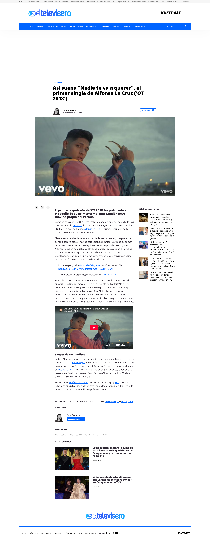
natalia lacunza (95, 435)
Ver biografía (74, 419)
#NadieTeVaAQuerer (90, 265)
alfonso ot (74, 435)
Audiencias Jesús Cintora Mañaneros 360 (100, 2)
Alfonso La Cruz (92, 229)
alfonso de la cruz (61, 435)
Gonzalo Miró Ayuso (139, 2)
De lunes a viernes (34, 2)
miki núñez (83, 435)
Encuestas (127, 26)
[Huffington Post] (171, 13)
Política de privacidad (36, 533)
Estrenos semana (173, 2)
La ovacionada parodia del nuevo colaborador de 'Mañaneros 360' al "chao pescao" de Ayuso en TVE (161, 276)
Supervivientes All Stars (156, 2)
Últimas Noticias (37, 26)
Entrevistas (140, 26)
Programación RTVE (123, 2)
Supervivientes (76, 26)
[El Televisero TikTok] (120, 533)
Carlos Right (78, 362)
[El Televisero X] (109, 533)
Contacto (92, 533)
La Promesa (185, 2)
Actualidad (53, 26)
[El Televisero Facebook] (106, 533)
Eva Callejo (71, 110)
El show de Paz (48, 2)
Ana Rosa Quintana (61, 2)
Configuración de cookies (53, 533)
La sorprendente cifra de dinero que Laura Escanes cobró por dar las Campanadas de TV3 (111, 479)
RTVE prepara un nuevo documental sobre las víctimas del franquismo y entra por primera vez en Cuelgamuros (161, 219)
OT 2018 (77, 225)
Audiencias (91, 26)
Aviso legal (23, 533)
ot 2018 (105, 435)
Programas (104, 26)
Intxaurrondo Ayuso (77, 2)
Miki (117, 382)
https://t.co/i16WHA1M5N (99, 268)
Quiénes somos (83, 533)
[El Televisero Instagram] (113, 533)
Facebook (110, 401)
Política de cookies (70, 533)
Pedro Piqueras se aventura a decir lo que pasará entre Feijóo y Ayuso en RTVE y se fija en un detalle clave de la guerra (162, 233)
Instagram (127, 401)
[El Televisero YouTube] (116, 533)
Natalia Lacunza (66, 369)
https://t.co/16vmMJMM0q (72, 268)
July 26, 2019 (109, 274)
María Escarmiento (78, 382)
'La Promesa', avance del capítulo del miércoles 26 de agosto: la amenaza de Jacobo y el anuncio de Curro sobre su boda (162, 263)
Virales (116, 26)
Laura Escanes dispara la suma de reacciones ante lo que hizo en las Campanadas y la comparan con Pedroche (112, 451)
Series (63, 26)
